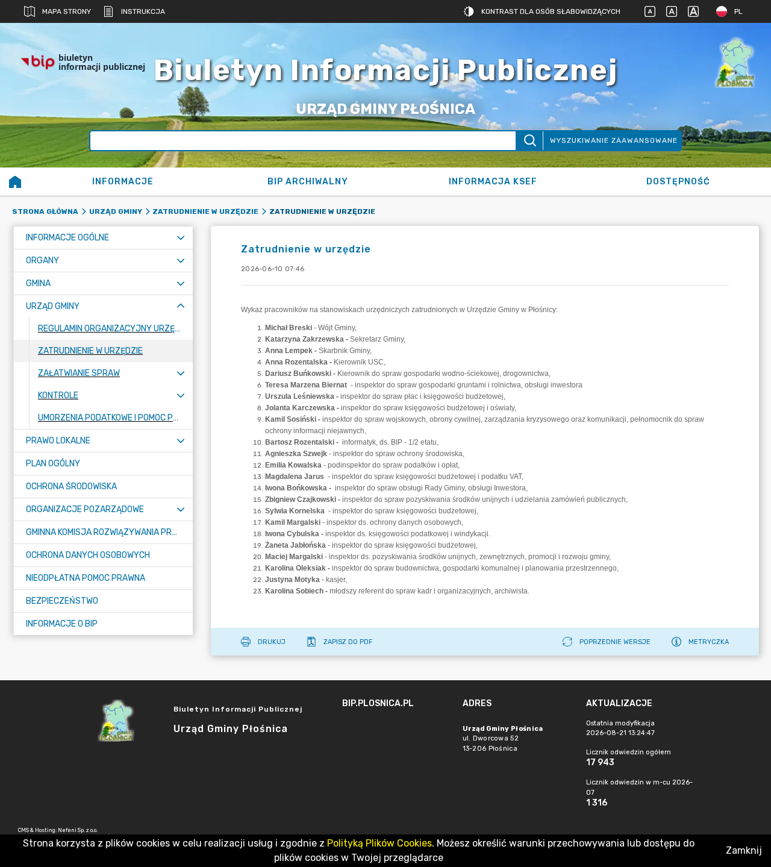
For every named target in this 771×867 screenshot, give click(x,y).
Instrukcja (143, 11)
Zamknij (744, 850)
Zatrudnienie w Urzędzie (205, 211)
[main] (396, 737)
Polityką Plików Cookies (379, 843)
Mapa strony (66, 11)
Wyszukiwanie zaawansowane (614, 140)
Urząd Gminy (115, 211)
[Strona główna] (15, 181)
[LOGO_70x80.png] (735, 62)
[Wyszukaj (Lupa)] (529, 140)
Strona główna (45, 211)
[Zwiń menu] (181, 306)
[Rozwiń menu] (181, 237)
